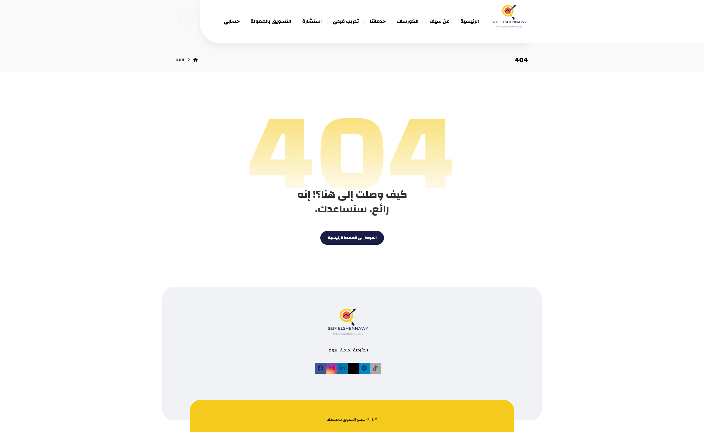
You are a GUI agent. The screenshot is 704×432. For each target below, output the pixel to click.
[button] (375, 368)
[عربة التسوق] (187, 17)
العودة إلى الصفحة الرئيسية (352, 238)
